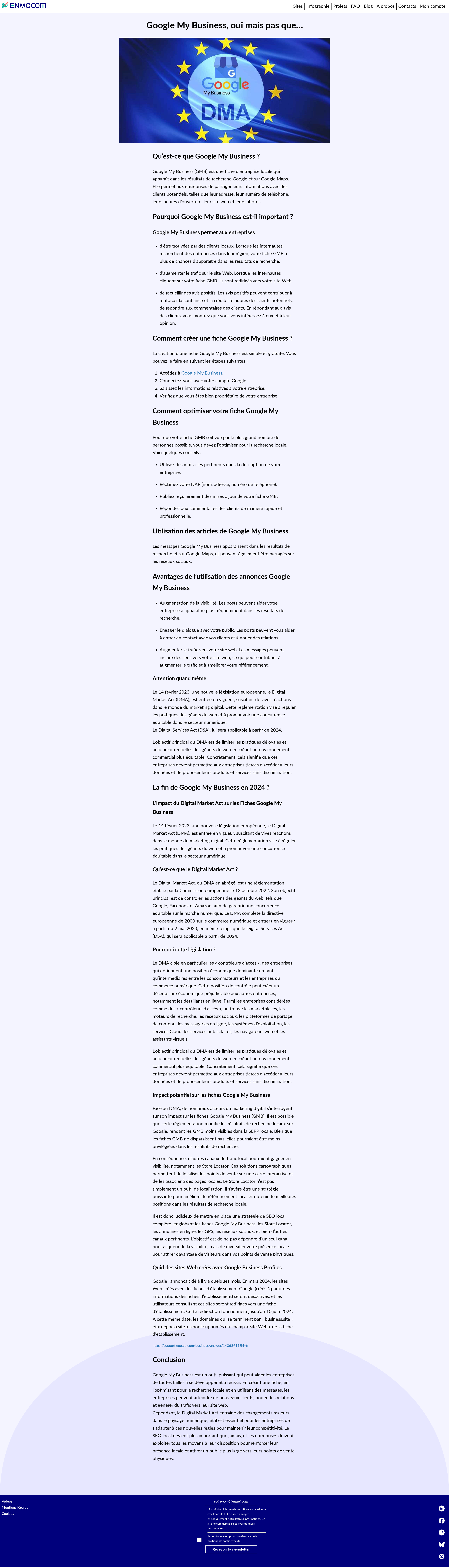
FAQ (355, 6)
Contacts (407, 6)
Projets (340, 6)
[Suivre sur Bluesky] (442, 1545)
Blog (368, 6)
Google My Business (201, 373)
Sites (298, 6)
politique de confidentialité (223, 1541)
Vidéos (7, 1501)
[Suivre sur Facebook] (442, 1522)
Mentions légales (15, 1507)
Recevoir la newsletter (231, 1549)
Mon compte (432, 6)
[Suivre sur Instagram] (442, 1534)
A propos (386, 6)
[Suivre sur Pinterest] (442, 1558)
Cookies (8, 1513)
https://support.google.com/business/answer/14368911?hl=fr (201, 1345)
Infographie (318, 6)
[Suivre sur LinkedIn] (442, 1510)
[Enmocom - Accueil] (23, 6)
